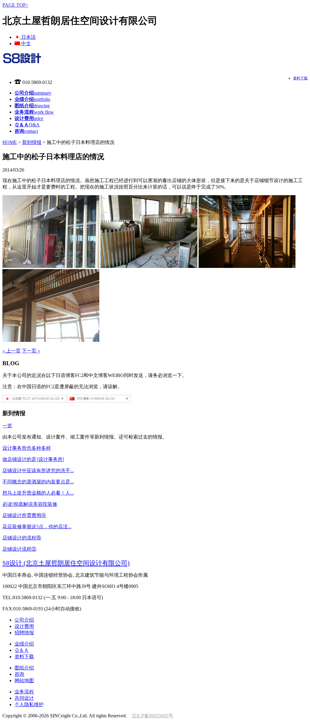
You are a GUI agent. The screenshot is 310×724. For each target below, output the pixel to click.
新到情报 (31, 142)
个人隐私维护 (29, 704)
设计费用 (24, 626)
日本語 (28, 37)
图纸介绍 (24, 667)
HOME (9, 142)
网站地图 (24, 680)
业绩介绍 (24, 643)
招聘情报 (24, 632)
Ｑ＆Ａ (22, 650)
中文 (25, 43)
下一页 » (31, 350)
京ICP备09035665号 (152, 715)
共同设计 (24, 698)
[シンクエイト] (22, 61)
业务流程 (24, 691)
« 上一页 (11, 350)
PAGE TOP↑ (15, 5)
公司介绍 (24, 619)
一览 (7, 425)
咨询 (19, 674)
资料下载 (300, 78)
